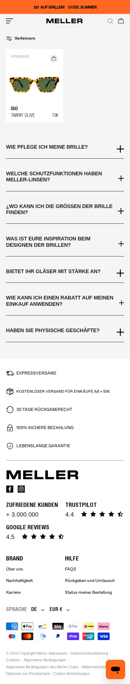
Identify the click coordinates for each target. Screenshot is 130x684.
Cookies (13, 660)
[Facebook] (9, 489)
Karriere (13, 592)
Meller (42, 653)
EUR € (56, 609)
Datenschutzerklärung (89, 653)
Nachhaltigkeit (19, 580)
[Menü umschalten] (9, 21)
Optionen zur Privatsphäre (28, 674)
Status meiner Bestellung (88, 592)
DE (34, 609)
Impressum (58, 653)
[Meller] (64, 21)
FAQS (70, 569)
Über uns (14, 569)
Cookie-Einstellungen (72, 674)
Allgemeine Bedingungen (45, 660)
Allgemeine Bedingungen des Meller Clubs (42, 667)
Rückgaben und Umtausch (90, 580)
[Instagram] (21, 489)
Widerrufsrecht (94, 667)
